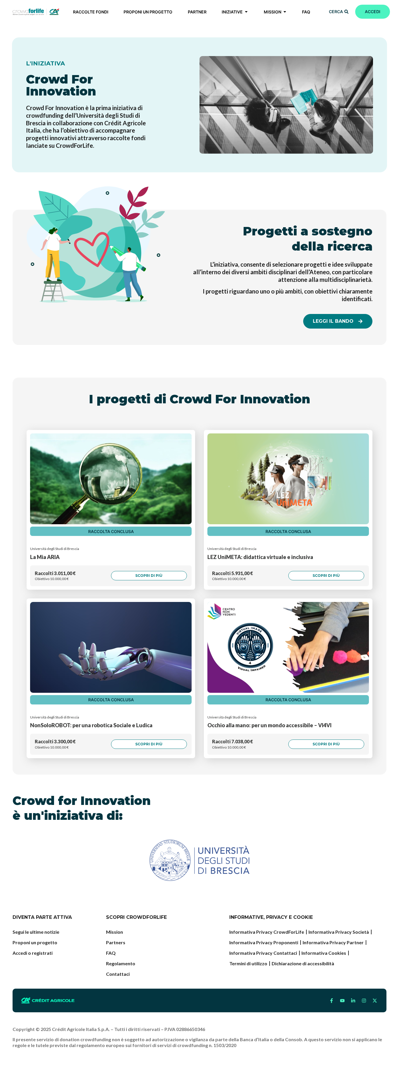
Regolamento (120, 963)
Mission (114, 932)
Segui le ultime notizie (36, 932)
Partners (115, 942)
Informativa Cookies (323, 953)
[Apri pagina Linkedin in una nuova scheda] (353, 1000)
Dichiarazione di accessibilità (303, 963)
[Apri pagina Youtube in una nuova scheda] (342, 1000)
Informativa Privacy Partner (333, 942)
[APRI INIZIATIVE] (246, 12)
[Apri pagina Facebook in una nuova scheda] (331, 1000)
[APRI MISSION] (285, 12)
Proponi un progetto (35, 942)
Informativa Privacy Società (338, 932)
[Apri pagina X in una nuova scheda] (374, 1000)
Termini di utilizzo (248, 963)
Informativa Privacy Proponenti (263, 942)
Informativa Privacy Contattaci (263, 953)
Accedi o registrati (33, 953)
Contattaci (118, 974)
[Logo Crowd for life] (36, 11)
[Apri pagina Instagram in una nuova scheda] (364, 1000)
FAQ (111, 953)
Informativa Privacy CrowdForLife (266, 932)
